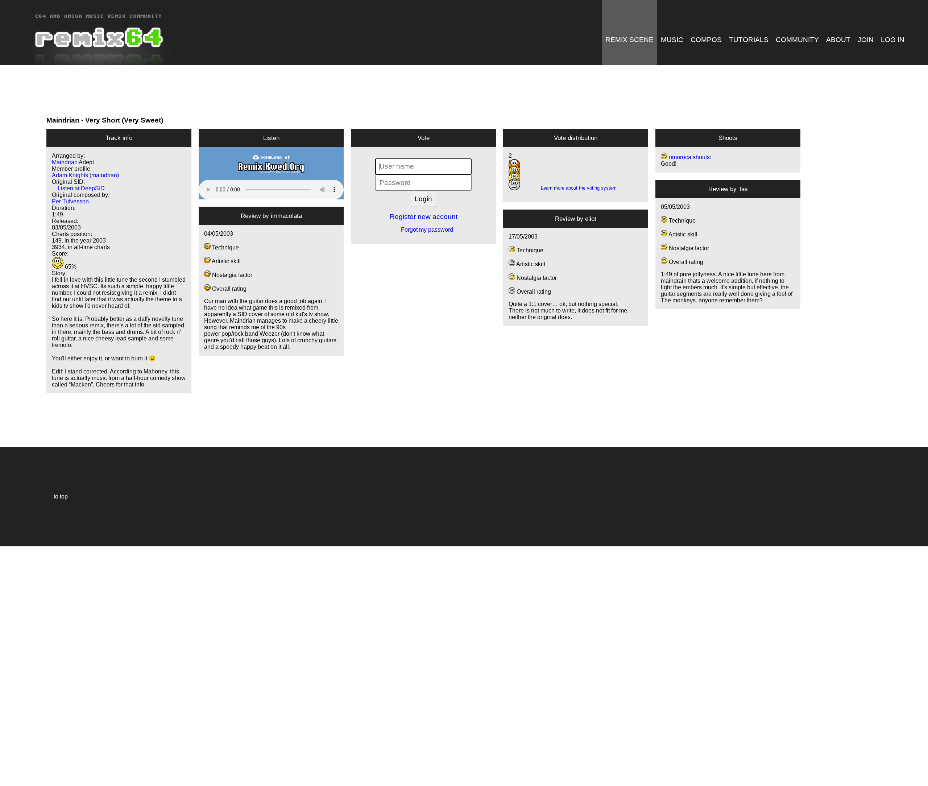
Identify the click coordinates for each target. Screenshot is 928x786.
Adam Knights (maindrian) (85, 175)
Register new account (423, 216)
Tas (743, 189)
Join (866, 40)
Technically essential (14, 665)
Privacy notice (9, 779)
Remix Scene (629, 40)
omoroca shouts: (689, 157)
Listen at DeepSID (78, 188)
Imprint (8, 769)
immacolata (286, 215)
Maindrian (62, 120)
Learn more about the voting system (576, 188)
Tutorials (748, 40)
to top (57, 496)
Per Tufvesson (70, 201)
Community (797, 40)
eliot (590, 218)
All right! (7, 758)
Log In (892, 40)
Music (672, 40)
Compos (706, 40)
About (838, 40)
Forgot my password (423, 230)
